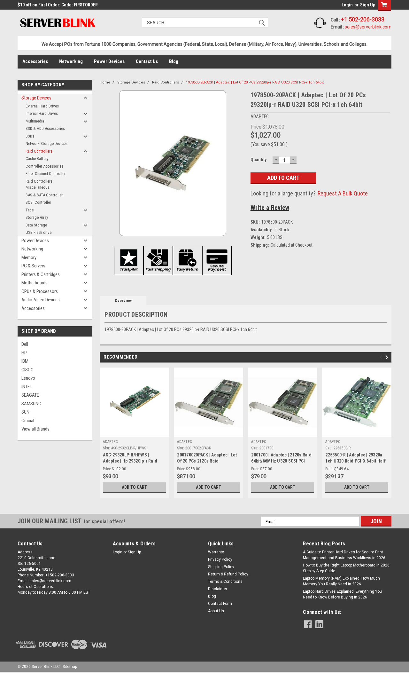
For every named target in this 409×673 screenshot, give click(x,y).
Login (347, 4)
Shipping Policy (221, 567)
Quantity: (259, 159)
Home (105, 82)
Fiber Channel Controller (46, 173)
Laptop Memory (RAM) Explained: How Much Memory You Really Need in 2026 (341, 581)
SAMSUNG (31, 404)
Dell (24, 344)
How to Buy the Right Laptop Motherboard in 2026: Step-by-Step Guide (346, 568)
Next (387, 357)
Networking (71, 61)
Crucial (27, 421)
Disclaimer (217, 589)
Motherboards (34, 283)
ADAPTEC (110, 441)
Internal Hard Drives (42, 113)
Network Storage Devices (46, 143)
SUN (25, 412)
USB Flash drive (38, 232)
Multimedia (35, 121)
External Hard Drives (42, 106)
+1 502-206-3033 (362, 19)
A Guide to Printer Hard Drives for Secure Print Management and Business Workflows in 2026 (344, 555)
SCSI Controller (38, 202)
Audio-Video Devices (40, 300)
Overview (123, 300)
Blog (173, 61)
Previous (382, 357)
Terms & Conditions (225, 581)
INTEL (26, 387)
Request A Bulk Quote (343, 193)
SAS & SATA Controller (44, 195)
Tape (30, 210)
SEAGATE (30, 395)
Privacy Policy (220, 559)
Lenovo (28, 378)
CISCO (27, 370)
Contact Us (147, 61)
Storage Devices (36, 98)
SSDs (30, 136)
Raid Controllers (39, 151)
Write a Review (270, 207)
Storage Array (37, 217)
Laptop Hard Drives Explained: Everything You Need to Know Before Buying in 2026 (342, 594)
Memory (28, 257)
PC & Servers (33, 266)
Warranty (216, 552)
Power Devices (109, 61)
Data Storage (36, 225)
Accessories (35, 61)
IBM (24, 361)
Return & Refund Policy (228, 574)
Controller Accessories (44, 166)
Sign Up (367, 4)
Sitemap (70, 666)
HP (24, 353)
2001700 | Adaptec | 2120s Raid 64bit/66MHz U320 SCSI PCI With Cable (281, 461)
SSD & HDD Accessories (45, 128)
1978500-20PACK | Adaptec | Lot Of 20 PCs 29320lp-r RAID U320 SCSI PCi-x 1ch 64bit (255, 82)
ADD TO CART (134, 487)
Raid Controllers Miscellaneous (39, 184)
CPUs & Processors (39, 291)
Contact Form (220, 603)
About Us (216, 611)
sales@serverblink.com (368, 26)
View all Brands (35, 429)
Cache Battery (37, 158)
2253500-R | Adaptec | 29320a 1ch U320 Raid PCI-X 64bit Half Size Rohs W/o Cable (355, 461)
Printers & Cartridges (40, 274)
